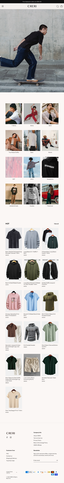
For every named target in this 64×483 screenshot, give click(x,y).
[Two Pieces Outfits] (13, 140)
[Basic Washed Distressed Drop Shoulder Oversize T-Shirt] (13, 239)
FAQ (7, 453)
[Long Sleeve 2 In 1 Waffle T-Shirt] (32, 239)
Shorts (50, 152)
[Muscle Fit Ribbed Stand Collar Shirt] (32, 301)
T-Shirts (14, 125)
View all (56, 224)
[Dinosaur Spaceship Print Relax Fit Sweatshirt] (13, 301)
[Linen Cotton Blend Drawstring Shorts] (32, 365)
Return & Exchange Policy (41, 442)
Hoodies (32, 206)
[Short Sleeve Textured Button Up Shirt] (50, 332)
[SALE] (32, 167)
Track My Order (10, 460)
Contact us (9, 456)
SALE (31, 179)
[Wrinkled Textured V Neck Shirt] (50, 365)
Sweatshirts (50, 179)
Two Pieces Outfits (14, 152)
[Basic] (32, 140)
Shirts (32, 125)
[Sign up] (57, 460)
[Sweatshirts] (50, 167)
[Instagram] (10, 437)
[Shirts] (32, 113)
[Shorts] (50, 140)
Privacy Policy (37, 440)
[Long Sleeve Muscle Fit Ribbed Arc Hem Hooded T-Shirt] (32, 270)
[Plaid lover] (50, 194)
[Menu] (2, 6)
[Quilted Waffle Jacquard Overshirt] (50, 270)
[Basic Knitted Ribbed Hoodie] (13, 270)
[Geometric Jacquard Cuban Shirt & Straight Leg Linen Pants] (13, 332)
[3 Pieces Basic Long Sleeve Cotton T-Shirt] (50, 239)
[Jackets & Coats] (13, 194)
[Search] (57, 6)
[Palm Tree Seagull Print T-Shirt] (13, 398)
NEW (50, 125)
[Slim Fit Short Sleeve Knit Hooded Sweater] (50, 301)
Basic (32, 152)
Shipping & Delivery (11, 458)
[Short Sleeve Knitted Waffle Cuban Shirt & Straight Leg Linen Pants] (13, 365)
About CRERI (37, 435)
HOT (14, 179)
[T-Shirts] (13, 113)
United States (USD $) (9, 472)
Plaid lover (50, 206)
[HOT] (13, 167)
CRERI (11, 477)
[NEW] (50, 113)
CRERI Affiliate (38, 445)
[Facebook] (7, 437)
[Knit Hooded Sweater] (32, 332)
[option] (32, 46)
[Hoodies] (32, 194)
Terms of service (38, 438)
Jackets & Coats (14, 206)
